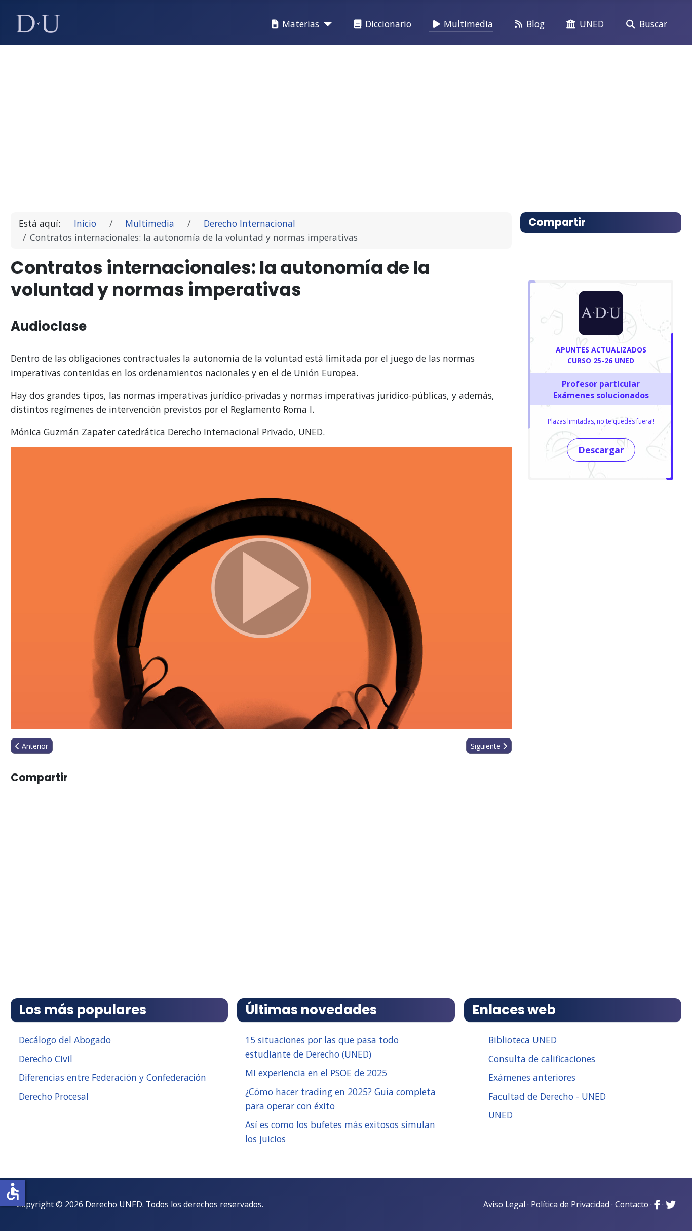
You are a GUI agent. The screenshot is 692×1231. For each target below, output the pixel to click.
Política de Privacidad (570, 1204)
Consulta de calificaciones (541, 1058)
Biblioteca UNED (522, 1040)
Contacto (631, 1204)
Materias (300, 24)
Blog (535, 24)
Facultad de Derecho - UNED (547, 1096)
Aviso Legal (504, 1204)
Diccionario (388, 24)
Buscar (653, 24)
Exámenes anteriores (531, 1077)
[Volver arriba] (673, 1211)
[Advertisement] (323, 124)
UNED (592, 24)
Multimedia (468, 24)
